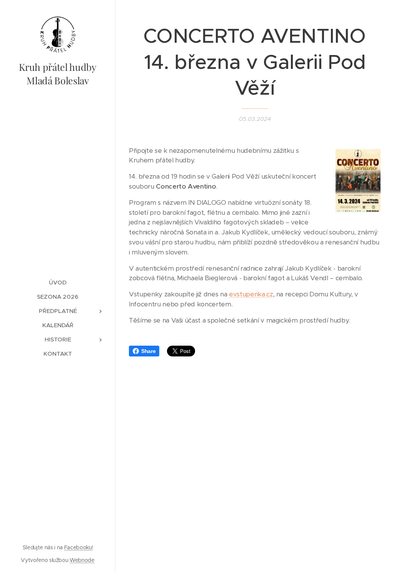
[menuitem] (57, 282)
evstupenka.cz (251, 294)
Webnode (82, 560)
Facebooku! (78, 547)
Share (148, 351)
